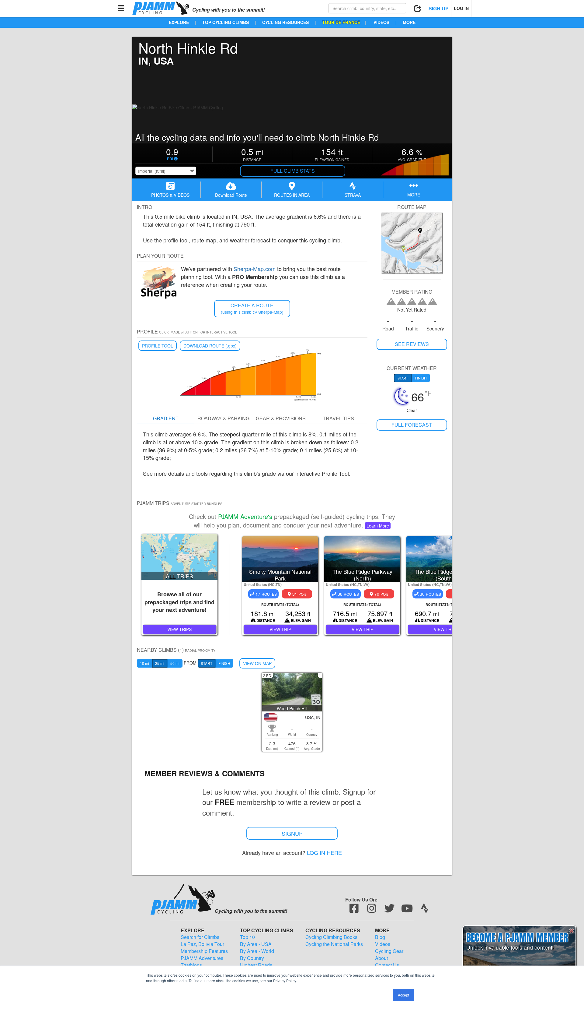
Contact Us (387, 965)
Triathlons (191, 965)
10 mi (144, 663)
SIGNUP (292, 833)
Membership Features (204, 951)
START (206, 663)
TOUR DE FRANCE (341, 22)
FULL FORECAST (411, 424)
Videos (382, 944)
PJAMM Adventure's (245, 516)
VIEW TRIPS (179, 629)
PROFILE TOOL (157, 346)
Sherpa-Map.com (255, 269)
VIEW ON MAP (257, 663)
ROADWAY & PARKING (223, 418)
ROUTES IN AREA (292, 195)
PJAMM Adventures (202, 958)
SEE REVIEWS (412, 344)
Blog (380, 937)
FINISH (224, 663)
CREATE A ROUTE (252, 308)
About (381, 958)
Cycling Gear (389, 951)
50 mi (174, 663)
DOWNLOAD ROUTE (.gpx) (210, 346)
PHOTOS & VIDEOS (170, 195)
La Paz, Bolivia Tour (202, 944)
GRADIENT (166, 418)
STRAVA (353, 195)
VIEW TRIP (280, 629)
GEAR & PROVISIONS (281, 418)
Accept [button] (403, 994)
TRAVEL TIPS (338, 418)
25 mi (159, 663)
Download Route (231, 195)
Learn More (378, 526)
